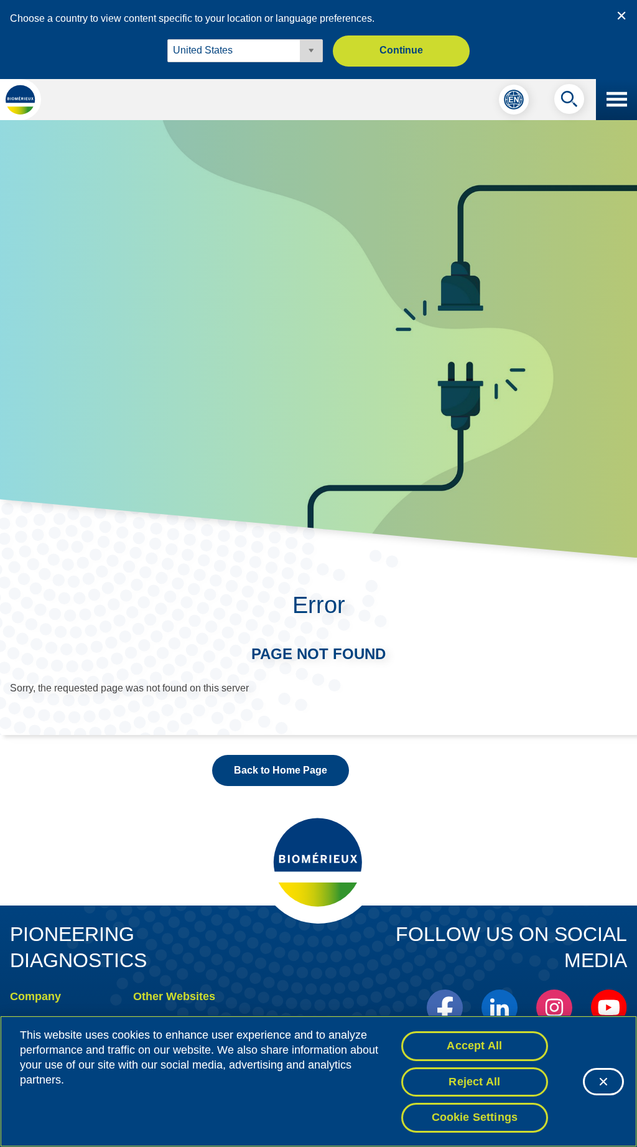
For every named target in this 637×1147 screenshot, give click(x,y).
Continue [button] (401, 50)
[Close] (603, 1081)
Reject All (474, 1081)
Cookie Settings (475, 1117)
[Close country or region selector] (621, 15)
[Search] (569, 102)
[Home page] (20, 99)
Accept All (474, 1045)
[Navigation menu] (616, 99)
